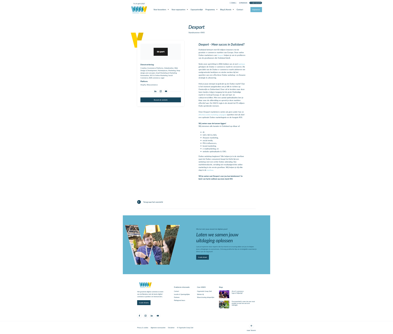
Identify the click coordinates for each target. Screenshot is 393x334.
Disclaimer (171, 328)
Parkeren (177, 297)
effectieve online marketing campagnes (212, 114)
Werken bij (200, 294)
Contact (176, 291)
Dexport (220, 55)
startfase (210, 170)
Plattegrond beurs (179, 300)
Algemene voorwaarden (158, 328)
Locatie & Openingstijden (182, 294)
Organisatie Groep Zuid (204, 291)
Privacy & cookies (142, 328)
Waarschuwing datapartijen (205, 297)
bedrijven (241, 64)
